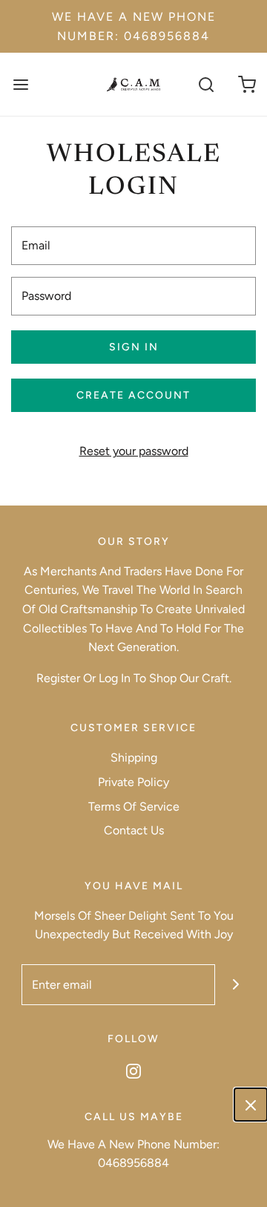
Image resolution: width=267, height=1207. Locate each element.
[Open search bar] (205, 84)
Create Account (133, 395)
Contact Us (134, 830)
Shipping (134, 757)
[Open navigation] (20, 84)
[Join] (235, 984)
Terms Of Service (133, 806)
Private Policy (133, 782)
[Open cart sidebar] (246, 84)
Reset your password (133, 451)
